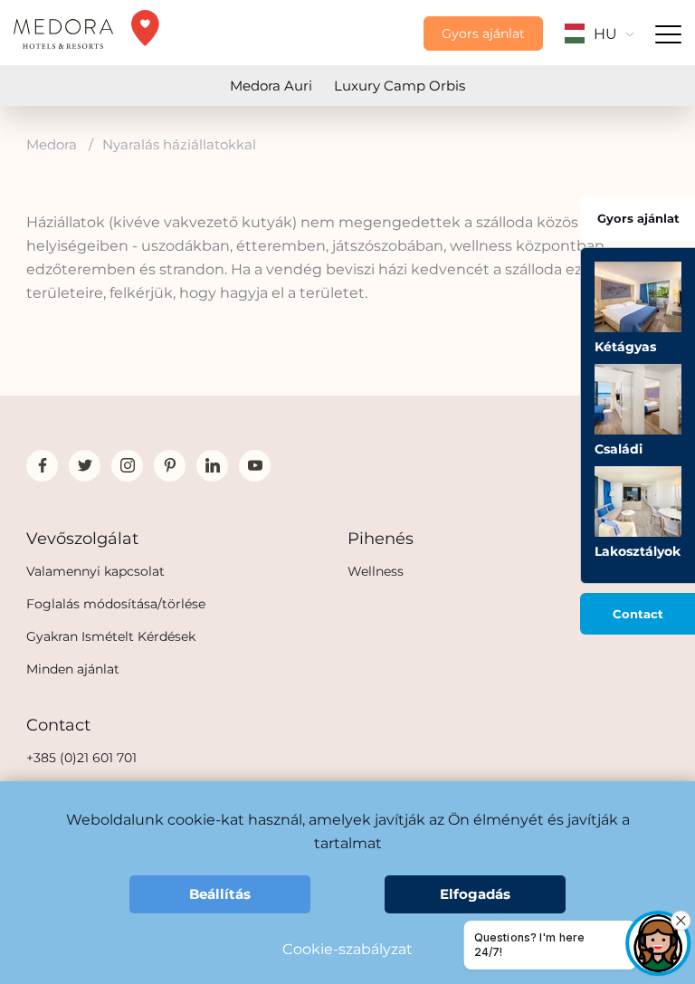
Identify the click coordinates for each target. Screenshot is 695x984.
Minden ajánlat (72, 669)
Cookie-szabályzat (347, 949)
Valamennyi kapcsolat (95, 571)
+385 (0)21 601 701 (81, 758)
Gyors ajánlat (483, 33)
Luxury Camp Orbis (399, 85)
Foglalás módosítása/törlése (115, 604)
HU (605, 34)
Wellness (376, 571)
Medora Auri (271, 85)
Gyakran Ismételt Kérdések (110, 636)
